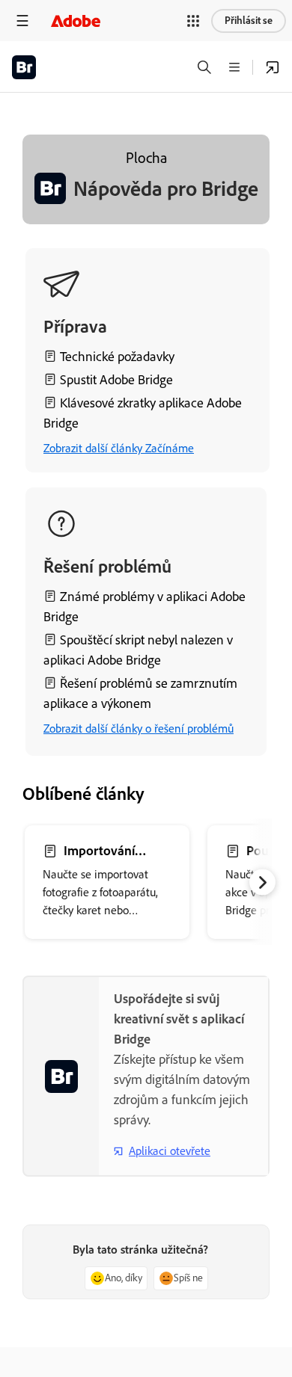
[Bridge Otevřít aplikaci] (272, 67)
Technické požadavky (117, 356)
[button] (193, 21)
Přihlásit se (249, 20)
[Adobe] (75, 20)
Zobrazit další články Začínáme (118, 448)
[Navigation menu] (22, 20)
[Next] (262, 882)
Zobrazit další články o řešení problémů (138, 728)
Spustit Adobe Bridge (116, 380)
